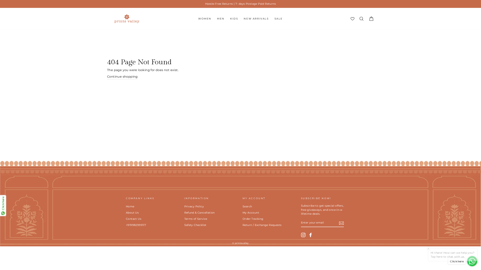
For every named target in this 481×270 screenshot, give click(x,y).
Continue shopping (122, 76)
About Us (132, 212)
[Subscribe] (341, 222)
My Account (251, 212)
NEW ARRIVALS (256, 18)
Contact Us (133, 218)
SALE (279, 18)
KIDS (234, 18)
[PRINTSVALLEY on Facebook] (310, 235)
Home (130, 206)
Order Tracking (253, 218)
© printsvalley (240, 243)
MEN (221, 18)
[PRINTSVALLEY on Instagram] (303, 235)
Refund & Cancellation (199, 212)
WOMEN (204, 18)
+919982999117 (136, 225)
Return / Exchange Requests (262, 225)
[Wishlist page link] (352, 19)
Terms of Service (195, 218)
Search (247, 206)
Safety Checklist (195, 225)
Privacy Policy (194, 206)
